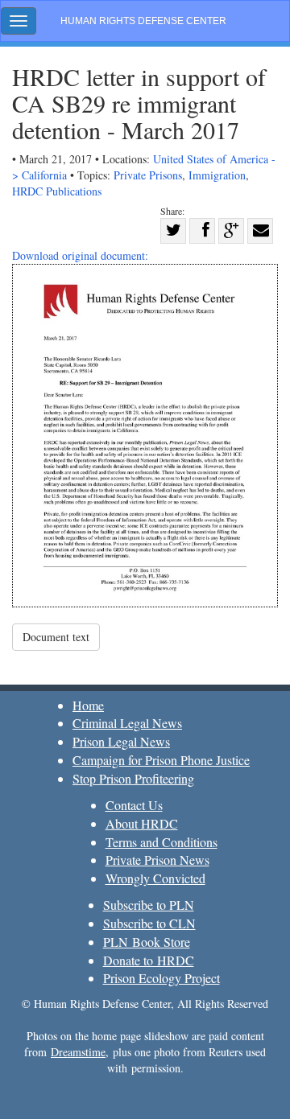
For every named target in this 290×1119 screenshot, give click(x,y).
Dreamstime (78, 1051)
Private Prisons (148, 175)
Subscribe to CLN (149, 923)
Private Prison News (157, 859)
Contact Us (134, 804)
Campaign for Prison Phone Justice (161, 759)
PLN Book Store (146, 941)
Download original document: (80, 255)
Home (88, 705)
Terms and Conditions (162, 841)
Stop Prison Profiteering (133, 778)
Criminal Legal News (127, 722)
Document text (56, 636)
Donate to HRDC (148, 960)
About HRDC (142, 823)
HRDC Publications (57, 191)
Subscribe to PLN (148, 904)
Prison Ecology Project (161, 977)
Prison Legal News (121, 741)
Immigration (217, 175)
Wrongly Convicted (155, 878)
